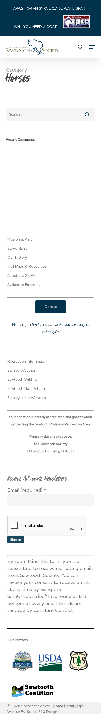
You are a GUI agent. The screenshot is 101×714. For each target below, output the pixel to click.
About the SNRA (21, 276)
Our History (17, 258)
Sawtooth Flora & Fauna (27, 389)
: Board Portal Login (68, 706)
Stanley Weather (21, 371)
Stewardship (17, 249)
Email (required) (26, 490)
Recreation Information (26, 362)
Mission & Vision (21, 240)
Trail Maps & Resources (27, 267)
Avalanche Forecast (23, 285)
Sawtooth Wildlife (22, 380)
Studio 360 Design (42, 712)
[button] (92, 47)
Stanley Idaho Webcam (26, 398)
